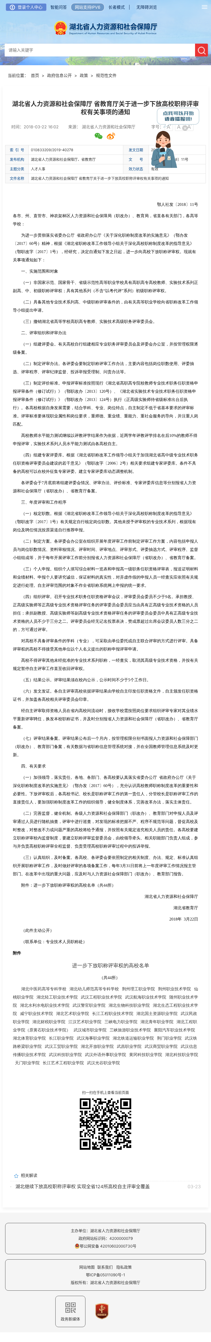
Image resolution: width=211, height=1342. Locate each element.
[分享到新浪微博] (111, 136)
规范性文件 (106, 75)
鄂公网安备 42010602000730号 (108, 1246)
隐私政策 (124, 1267)
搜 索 (201, 50)
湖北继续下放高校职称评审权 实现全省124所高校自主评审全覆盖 (82, 1186)
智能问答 (58, 7)
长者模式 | (119, 7)
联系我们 (105, 1267)
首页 (35, 75)
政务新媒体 (70, 1319)
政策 (84, 75)
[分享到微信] (98, 136)
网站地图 (87, 1267)
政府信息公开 (59, 75)
